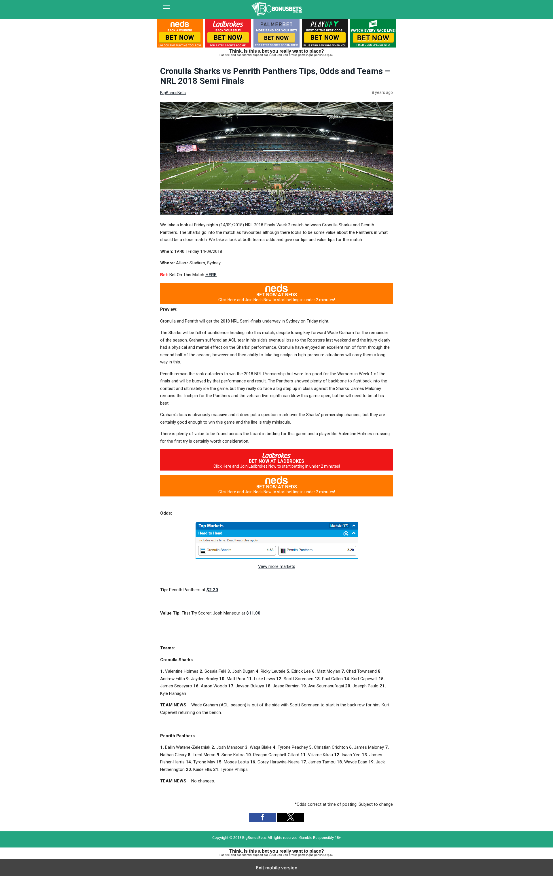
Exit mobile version (277, 868)
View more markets (276, 566)
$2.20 (212, 589)
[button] (262, 817)
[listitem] (180, 34)
